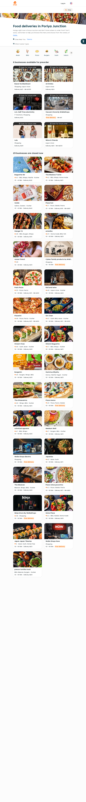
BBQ (27, 55)
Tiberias (29, 39)
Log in (63, 3)
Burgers (46, 55)
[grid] (43, 311)
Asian (18, 55)
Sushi (56, 55)
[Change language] (71, 3)
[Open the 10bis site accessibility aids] (83, 41)
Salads (66, 55)
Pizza (37, 55)
